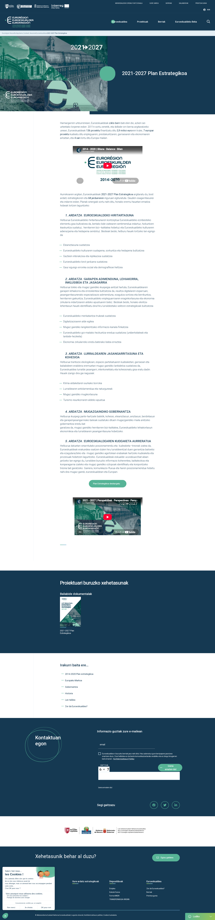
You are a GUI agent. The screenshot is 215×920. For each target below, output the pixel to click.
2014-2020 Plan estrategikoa (79, 674)
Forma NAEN (114, 896)
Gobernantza (71, 687)
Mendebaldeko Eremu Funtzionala (128, 3)
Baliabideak (183, 3)
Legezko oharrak (77, 915)
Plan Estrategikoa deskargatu (106, 483)
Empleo (112, 889)
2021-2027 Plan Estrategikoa (67, 632)
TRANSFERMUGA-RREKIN (119, 899)
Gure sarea (154, 3)
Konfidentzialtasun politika (93, 915)
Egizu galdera (167, 857)
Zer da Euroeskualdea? (76, 706)
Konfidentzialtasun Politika (123, 759)
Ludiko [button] (196, 916)
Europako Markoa (73, 680)
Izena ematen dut (170, 768)
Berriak (169, 3)
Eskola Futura (114, 892)
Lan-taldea (70, 700)
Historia (69, 693)
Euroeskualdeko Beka (186, 21)
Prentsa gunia (201, 3)
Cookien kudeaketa (110, 915)
